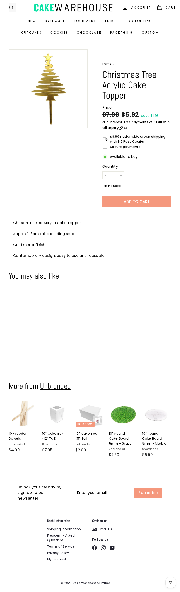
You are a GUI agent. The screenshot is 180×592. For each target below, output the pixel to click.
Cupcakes (31, 32)
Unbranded (55, 386)
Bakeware (55, 21)
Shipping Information (64, 529)
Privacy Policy (58, 553)
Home (107, 64)
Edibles (112, 21)
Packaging (121, 32)
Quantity (110, 166)
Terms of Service (61, 546)
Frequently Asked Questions (61, 537)
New (32, 21)
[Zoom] (48, 89)
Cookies (59, 32)
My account (57, 559)
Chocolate (89, 32)
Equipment (85, 21)
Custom (150, 32)
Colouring (140, 21)
